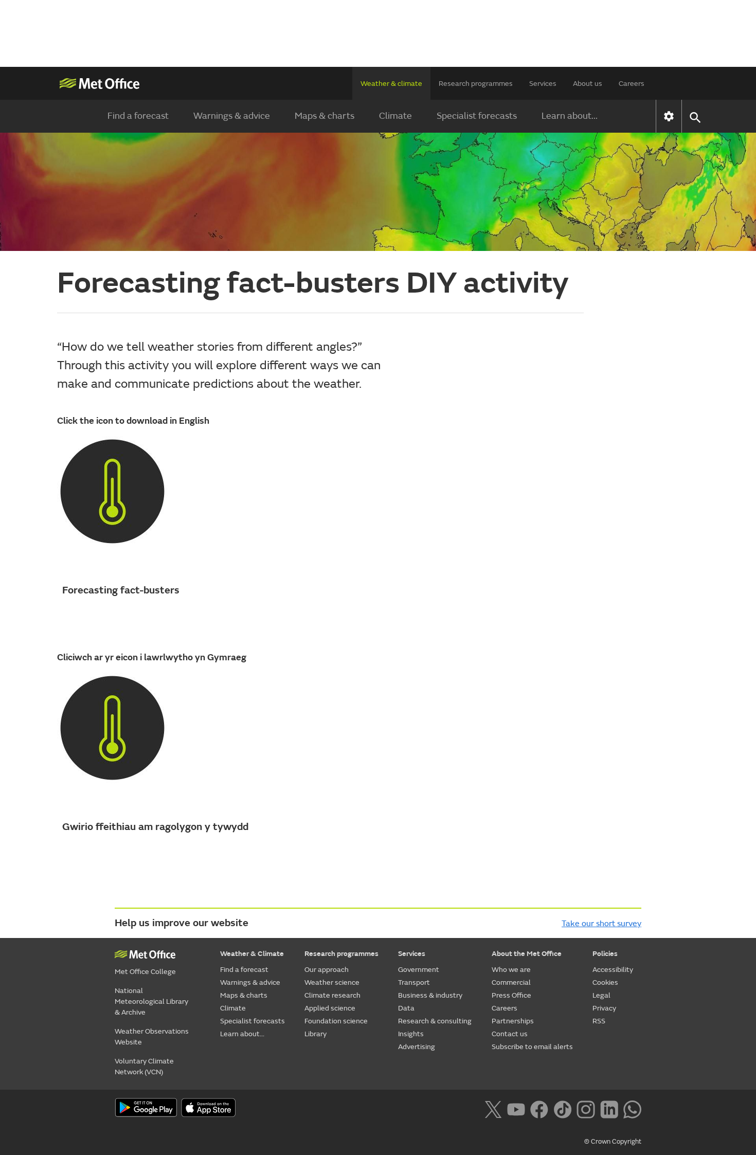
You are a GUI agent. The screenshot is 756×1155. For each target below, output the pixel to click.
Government (418, 969)
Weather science (331, 982)
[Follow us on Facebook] (539, 1108)
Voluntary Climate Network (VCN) (144, 1066)
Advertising (416, 1046)
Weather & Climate (252, 953)
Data (406, 1008)
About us (587, 83)
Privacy (604, 1008)
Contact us (510, 1034)
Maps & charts (324, 116)
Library (315, 1034)
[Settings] (668, 116)
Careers (631, 83)
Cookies (605, 982)
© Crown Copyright (612, 1142)
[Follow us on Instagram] (586, 1108)
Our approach (326, 969)
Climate (395, 116)
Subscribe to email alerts (532, 1046)
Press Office (511, 995)
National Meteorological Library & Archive (151, 1001)
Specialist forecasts (477, 116)
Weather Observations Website (152, 1036)
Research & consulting (435, 1021)
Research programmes (476, 83)
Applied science (329, 1008)
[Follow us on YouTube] (516, 1108)
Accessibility (612, 969)
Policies (605, 953)
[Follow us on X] (493, 1108)
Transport (414, 982)
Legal (601, 995)
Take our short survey (601, 923)
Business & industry (430, 995)
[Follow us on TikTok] (562, 1108)
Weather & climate (391, 83)
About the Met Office (527, 953)
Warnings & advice (231, 116)
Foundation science (336, 1021)
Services (542, 83)
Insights (411, 1034)
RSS (598, 1021)
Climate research (332, 995)
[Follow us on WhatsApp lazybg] (632, 1108)
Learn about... (570, 116)
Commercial (511, 982)
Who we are (511, 969)
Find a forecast (138, 116)
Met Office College (145, 971)
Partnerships (513, 1021)
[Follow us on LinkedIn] (609, 1108)
